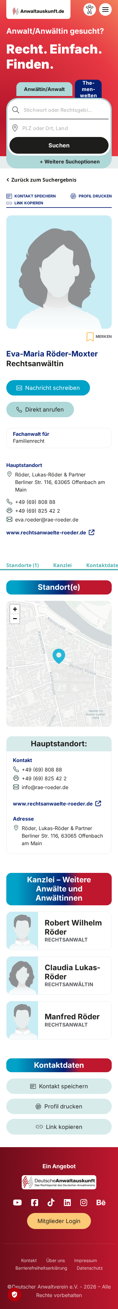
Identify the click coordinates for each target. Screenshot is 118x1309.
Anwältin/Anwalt (44, 89)
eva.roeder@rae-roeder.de (46, 519)
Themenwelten (88, 89)
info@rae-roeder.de (45, 787)
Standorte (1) (22, 565)
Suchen (59, 145)
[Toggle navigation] (105, 9)
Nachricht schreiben (52, 387)
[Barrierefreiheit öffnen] (89, 9)
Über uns (55, 1260)
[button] (59, 656)
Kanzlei (62, 565)
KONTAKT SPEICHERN (35, 196)
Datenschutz (90, 1268)
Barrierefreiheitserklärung (41, 1268)
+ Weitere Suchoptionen (70, 161)
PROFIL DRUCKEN (95, 196)
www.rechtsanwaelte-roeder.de (46, 532)
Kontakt (29, 1260)
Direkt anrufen (44, 409)
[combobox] (59, 110)
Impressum (85, 1260)
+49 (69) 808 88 (35, 502)
